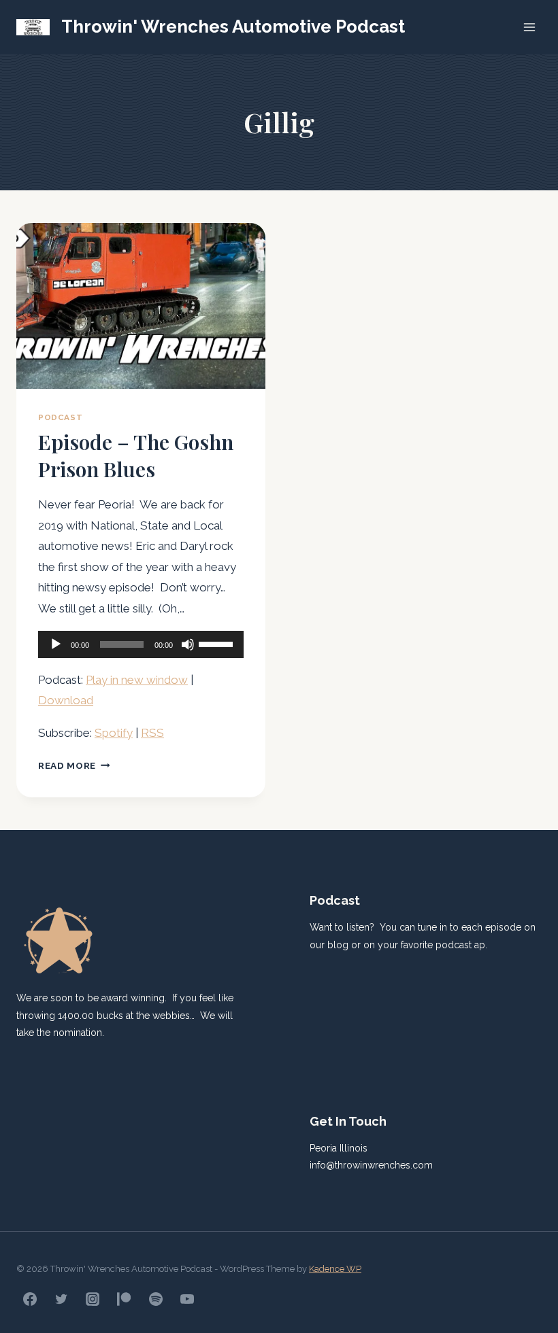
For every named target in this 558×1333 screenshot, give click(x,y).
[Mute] (188, 644)
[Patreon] (123, 1299)
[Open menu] (529, 26)
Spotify (114, 733)
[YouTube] (187, 1299)
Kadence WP (335, 1269)
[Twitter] (61, 1299)
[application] (141, 644)
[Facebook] (30, 1299)
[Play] (56, 644)
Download (65, 700)
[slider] (218, 643)
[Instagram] (92, 1299)
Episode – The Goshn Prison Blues (135, 455)
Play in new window (137, 680)
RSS (152, 733)
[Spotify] (155, 1299)
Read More (74, 765)
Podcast (60, 417)
